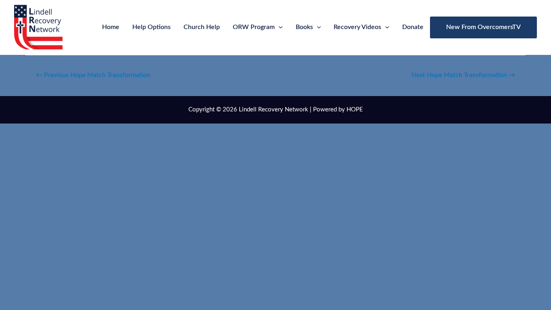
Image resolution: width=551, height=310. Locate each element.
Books (304, 27)
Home (110, 27)
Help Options (151, 27)
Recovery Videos (357, 27)
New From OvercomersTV (483, 27)
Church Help (202, 27)
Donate (413, 27)
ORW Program (254, 27)
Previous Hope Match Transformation (93, 75)
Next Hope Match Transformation (463, 75)
